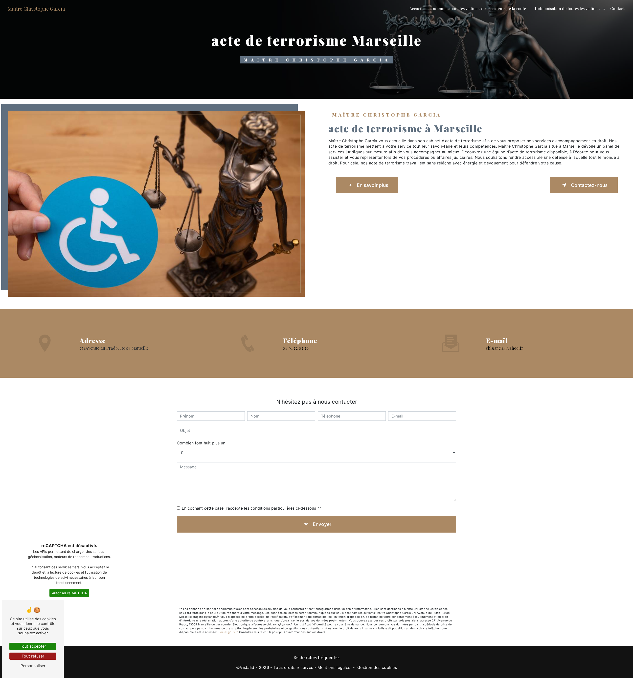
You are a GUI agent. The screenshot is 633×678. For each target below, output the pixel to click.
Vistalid (247, 667)
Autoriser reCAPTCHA (69, 593)
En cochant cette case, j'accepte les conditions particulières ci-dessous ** (251, 508)
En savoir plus (372, 185)
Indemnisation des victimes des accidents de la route (478, 8)
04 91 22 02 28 (295, 348)
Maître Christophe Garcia (36, 8)
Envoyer (322, 524)
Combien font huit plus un (201, 442)
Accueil (415, 8)
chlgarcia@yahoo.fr (504, 348)
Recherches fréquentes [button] (316, 657)
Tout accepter (33, 646)
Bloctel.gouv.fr (227, 632)
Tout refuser (33, 656)
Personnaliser (33, 665)
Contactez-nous (589, 185)
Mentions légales (333, 667)
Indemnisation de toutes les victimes (567, 8)
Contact (617, 8)
